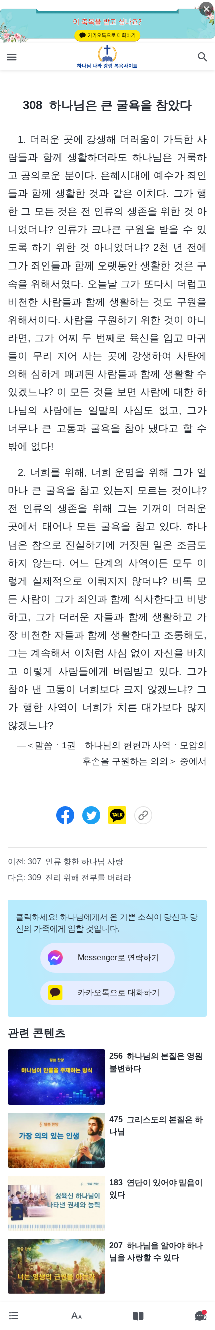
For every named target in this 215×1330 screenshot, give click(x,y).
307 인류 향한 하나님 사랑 (76, 861)
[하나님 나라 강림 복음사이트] (108, 56)
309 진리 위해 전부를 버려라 (80, 877)
